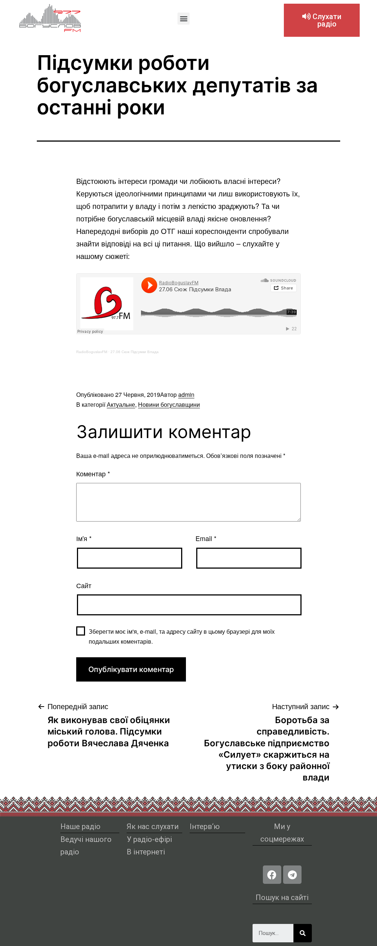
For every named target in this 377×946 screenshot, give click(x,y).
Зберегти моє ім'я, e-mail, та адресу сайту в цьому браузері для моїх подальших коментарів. (182, 636)
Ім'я (84, 538)
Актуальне (121, 404)
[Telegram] (292, 874)
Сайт (83, 585)
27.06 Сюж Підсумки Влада (134, 352)
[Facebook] (272, 874)
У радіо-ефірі (149, 839)
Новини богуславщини (169, 404)
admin (186, 394)
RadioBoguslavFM (91, 352)
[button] (183, 19)
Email (205, 538)
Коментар (93, 473)
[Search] (302, 933)
